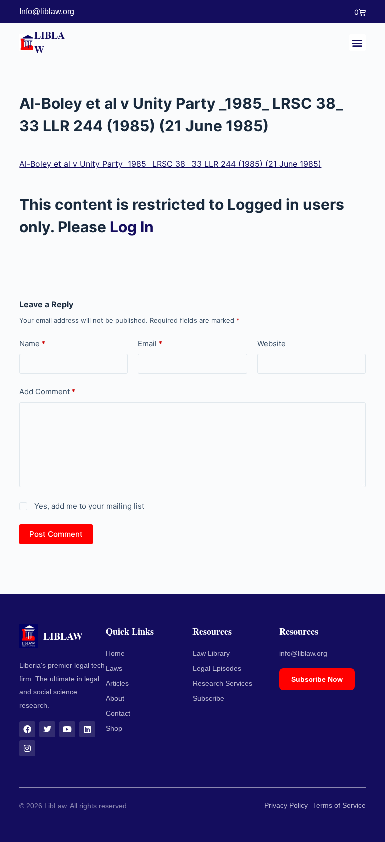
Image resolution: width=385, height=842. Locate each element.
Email (150, 343)
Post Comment (56, 534)
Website (271, 343)
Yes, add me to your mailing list (88, 506)
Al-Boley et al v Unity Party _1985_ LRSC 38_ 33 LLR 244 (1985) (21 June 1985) (170, 164)
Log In (132, 227)
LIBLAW (49, 42)
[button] (357, 42)
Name (32, 343)
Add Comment (47, 391)
